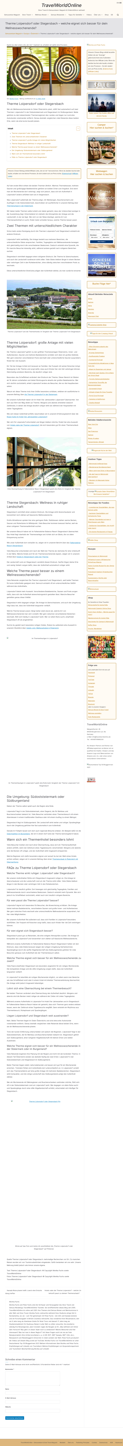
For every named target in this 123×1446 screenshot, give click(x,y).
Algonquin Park (93, 316)
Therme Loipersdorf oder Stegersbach (26, 133)
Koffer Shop (92, 625)
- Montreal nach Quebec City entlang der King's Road (101, 374)
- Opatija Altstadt (94, 403)
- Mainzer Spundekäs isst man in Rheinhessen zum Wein (99, 521)
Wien (90, 428)
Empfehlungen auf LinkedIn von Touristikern (25, 1346)
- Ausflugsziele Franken (96, 356)
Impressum (118, 1442)
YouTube (41, 1341)
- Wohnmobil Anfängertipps (97, 464)
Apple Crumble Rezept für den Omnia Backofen (101, 567)
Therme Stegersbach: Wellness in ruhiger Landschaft (31, 143)
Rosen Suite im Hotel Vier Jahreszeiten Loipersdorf (27, 417)
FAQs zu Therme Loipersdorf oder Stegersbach (29, 157)
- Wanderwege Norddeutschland (99, 467)
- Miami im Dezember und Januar (99, 369)
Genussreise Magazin (12, 15)
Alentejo (91, 309)
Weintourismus (70, 1310)
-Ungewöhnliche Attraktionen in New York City (101, 364)
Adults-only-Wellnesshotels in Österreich (42, 628)
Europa (26, 33)
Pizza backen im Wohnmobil (97, 556)
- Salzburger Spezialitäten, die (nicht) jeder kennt (101, 527)
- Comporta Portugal (95, 360)
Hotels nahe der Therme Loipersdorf (24, 425)
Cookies (94, 1442)
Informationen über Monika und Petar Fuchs (62, 1343)
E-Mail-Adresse (10, 1398)
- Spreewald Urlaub (95, 389)
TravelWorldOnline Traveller (34, 1308)
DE (112, 15)
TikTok (90, 694)
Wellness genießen (94, 713)
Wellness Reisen (41, 15)
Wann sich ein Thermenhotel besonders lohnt (28, 154)
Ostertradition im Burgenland (18, 834)
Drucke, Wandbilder (95, 628)
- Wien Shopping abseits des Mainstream (98, 348)
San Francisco (93, 431)
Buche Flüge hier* (101, 283)
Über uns (97, 15)
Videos (89, 15)
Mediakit (62, 1442)
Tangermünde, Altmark (96, 442)
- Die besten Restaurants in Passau (100, 532)
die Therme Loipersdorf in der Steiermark (40, 394)
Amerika (91, 313)
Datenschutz (66, 173)
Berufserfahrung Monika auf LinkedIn (35, 1349)
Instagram (91, 683)
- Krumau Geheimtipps (96, 353)
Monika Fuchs (14, 98)
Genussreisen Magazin (13, 33)
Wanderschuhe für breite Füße (98, 618)
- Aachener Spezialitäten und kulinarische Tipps (98, 514)
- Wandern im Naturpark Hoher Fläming (98, 481)
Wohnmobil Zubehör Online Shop (99, 608)
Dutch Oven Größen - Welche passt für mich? (101, 613)
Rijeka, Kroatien (93, 438)
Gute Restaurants (94, 717)
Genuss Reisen (56, 1310)
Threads (91, 686)
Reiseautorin (13, 1338)
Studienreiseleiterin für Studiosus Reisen (24, 1324)
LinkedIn (91, 690)
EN (118, 3)
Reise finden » (102, 241)
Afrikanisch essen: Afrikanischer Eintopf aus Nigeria (99, 561)
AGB (111, 1442)
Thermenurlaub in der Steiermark (20, 206)
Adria (90, 306)
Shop (107, 15)
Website (8, 1407)
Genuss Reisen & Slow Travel (98, 710)
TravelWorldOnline (61, 5)
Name (7, 1389)
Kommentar (9, 1369)
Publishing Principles (82, 1442)
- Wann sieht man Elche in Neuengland (101, 471)
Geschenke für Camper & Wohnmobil (101, 622)
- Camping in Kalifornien (96, 399)
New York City (93, 424)
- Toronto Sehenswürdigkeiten (98, 379)
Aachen (90, 302)
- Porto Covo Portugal (95, 396)
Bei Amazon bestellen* (101, 494)
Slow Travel (26, 15)
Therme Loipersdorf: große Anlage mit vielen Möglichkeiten (34, 140)
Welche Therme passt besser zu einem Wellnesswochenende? (34, 147)
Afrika (90, 299)
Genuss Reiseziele (57, 15)
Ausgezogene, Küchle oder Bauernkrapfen (97, 579)
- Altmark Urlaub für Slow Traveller (100, 392)
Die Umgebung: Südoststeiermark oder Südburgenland (32, 150)
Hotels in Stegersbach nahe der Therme (32, 557)
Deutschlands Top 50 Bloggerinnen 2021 (24, 1343)
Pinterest (91, 676)
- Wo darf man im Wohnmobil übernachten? (98, 475)
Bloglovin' (91, 704)
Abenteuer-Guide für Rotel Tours (36, 1321)
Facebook (91, 672)
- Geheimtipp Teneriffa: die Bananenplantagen (97, 384)
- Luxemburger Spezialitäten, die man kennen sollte (101, 508)
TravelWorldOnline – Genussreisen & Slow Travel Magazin (39, 1442)
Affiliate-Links (93, 71)
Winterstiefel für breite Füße (98, 605)
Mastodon (91, 701)
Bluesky (91, 697)
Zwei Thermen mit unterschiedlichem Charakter (29, 137)
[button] (32, 14)
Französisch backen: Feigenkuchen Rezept (100, 573)
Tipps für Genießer (75, 15)
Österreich (35, 33)
